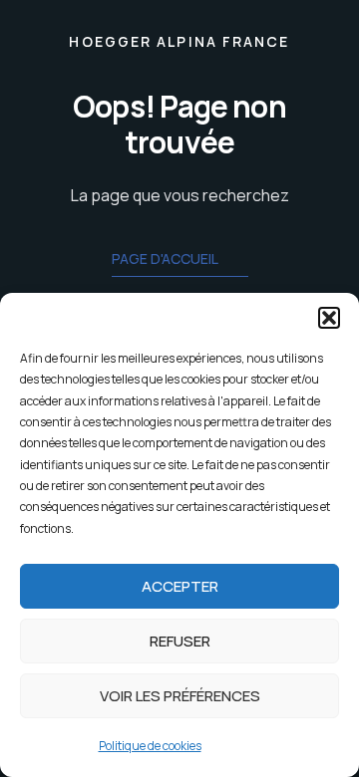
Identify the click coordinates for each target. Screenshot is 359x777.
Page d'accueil (165, 258)
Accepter (180, 586)
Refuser (180, 641)
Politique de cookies (150, 745)
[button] (329, 318)
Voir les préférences (180, 695)
